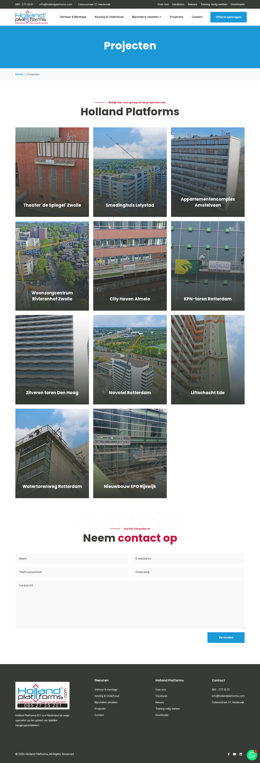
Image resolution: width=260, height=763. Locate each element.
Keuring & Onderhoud (109, 17)
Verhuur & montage (106, 689)
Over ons (163, 4)
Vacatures (178, 4)
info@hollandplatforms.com (55, 4)
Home (19, 74)
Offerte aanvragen (228, 17)
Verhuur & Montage (73, 17)
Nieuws (192, 4)
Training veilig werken (214, 4)
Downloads (238, 4)
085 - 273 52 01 (24, 4)
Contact (197, 17)
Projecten (176, 17)
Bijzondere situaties (146, 17)
